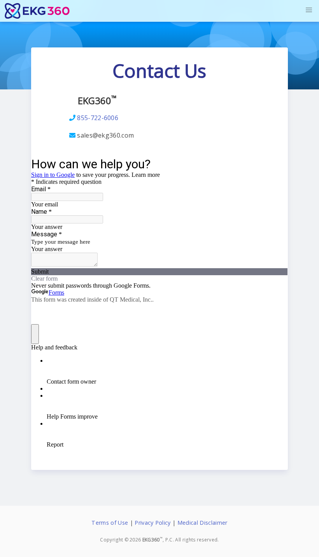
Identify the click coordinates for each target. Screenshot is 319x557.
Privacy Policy (152, 522)
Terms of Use (109, 522)
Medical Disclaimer (202, 522)
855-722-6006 (97, 117)
